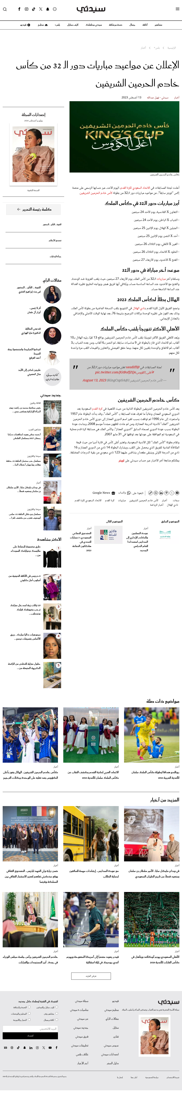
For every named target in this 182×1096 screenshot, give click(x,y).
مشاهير (158, 25)
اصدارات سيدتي (110, 1054)
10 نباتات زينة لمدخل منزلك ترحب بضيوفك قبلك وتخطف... (25, 609)
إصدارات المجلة (33, 115)
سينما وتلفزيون (34, 456)
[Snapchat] (47, 9)
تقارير (116, 1036)
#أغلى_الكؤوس (145, 372)
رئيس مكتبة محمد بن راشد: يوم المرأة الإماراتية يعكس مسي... (25, 410)
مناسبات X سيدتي (79, 1010)
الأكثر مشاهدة (49, 539)
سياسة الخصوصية (152, 1077)
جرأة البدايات (55, 256)
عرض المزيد (91, 976)
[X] (40, 9)
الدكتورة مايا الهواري (31, 333)
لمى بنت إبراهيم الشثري (30, 292)
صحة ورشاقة (115, 25)
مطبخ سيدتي (111, 1010)
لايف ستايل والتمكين (45, 1007)
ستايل (116, 1027)
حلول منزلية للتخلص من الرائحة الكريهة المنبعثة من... (24, 666)
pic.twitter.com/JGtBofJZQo (115, 372)
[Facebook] (19, 9)
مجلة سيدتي (81, 1001)
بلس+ (57, 25)
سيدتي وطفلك (93, 25)
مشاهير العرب (34, 430)
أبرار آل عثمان (34, 312)
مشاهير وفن (49, 1014)
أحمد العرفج (35, 358)
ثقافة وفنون (35, 403)
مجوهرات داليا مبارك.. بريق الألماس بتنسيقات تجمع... (25, 636)
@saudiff (133, 367)
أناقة (145, 25)
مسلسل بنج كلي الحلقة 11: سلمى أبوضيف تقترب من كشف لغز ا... (25, 516)
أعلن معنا (134, 1077)
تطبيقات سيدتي (79, 1045)
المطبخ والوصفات (19, 1014)
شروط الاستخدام (173, 1077)
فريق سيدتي (81, 1036)
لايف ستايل (72, 25)
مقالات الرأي (52, 280)
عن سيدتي (82, 1019)
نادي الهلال (139, 308)
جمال (132, 25)
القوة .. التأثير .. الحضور (52, 224)
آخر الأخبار (82, 1063)
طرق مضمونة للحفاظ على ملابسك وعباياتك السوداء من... (26, 551)
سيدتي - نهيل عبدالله (157, 97)
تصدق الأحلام (55, 240)
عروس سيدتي (111, 1045)
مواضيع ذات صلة (162, 701)
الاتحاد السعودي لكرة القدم (135, 188)
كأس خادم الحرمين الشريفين (96, 193)
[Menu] (177, 9)
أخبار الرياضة (156, 505)
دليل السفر (113, 1063)
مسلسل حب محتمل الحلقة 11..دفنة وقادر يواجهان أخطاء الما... (23, 463)
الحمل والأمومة (20, 1020)
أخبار (176, 97)
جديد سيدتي (50, 395)
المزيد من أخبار (164, 800)
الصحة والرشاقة (20, 1007)
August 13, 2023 (94, 380)
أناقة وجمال (49, 1020)
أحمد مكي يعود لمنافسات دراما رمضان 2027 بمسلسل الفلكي (24, 436)
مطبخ (40, 25)
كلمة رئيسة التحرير (37, 209)
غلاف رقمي (82, 1054)
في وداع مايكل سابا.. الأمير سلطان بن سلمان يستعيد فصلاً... (24, 489)
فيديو (23, 25)
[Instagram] (26, 9)
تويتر (121, 460)
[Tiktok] (33, 9)
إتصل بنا (120, 1077)
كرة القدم (97, 409)
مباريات (161, 279)
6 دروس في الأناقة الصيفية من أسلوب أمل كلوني (25, 578)
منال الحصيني (34, 374)
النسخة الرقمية (33, 190)
